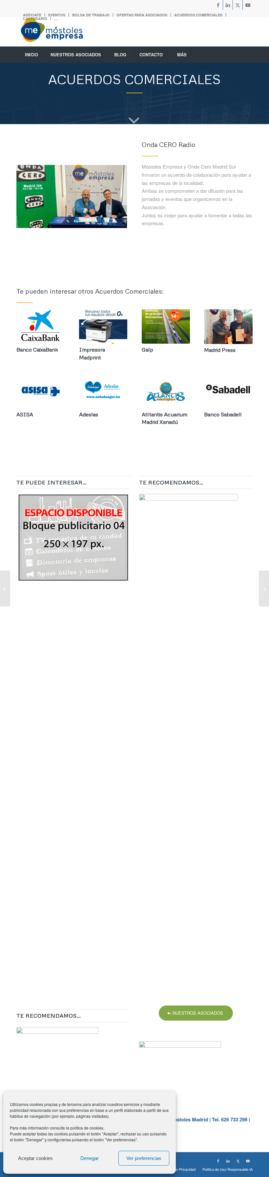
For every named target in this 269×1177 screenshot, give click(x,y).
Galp (147, 349)
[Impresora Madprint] (103, 326)
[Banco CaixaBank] (40, 326)
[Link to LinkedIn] (228, 5)
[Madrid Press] (228, 326)
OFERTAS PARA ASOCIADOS (141, 14)
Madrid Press (220, 349)
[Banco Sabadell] (228, 391)
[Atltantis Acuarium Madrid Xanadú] (166, 391)
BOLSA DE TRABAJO (91, 14)
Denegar (89, 1158)
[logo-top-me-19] (57, 31)
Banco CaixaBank (37, 349)
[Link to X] (237, 5)
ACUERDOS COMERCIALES (198, 14)
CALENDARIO (35, 18)
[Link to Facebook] (218, 5)
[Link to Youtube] (248, 5)
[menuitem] (91, 15)
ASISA (24, 414)
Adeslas (88, 414)
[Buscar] (238, 54)
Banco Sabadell (223, 414)
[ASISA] (40, 391)
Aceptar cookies (35, 1158)
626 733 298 (234, 1119)
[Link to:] (264, 588)
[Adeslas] (103, 391)
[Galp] (166, 326)
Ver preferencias (143, 1158)
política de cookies (86, 1128)
